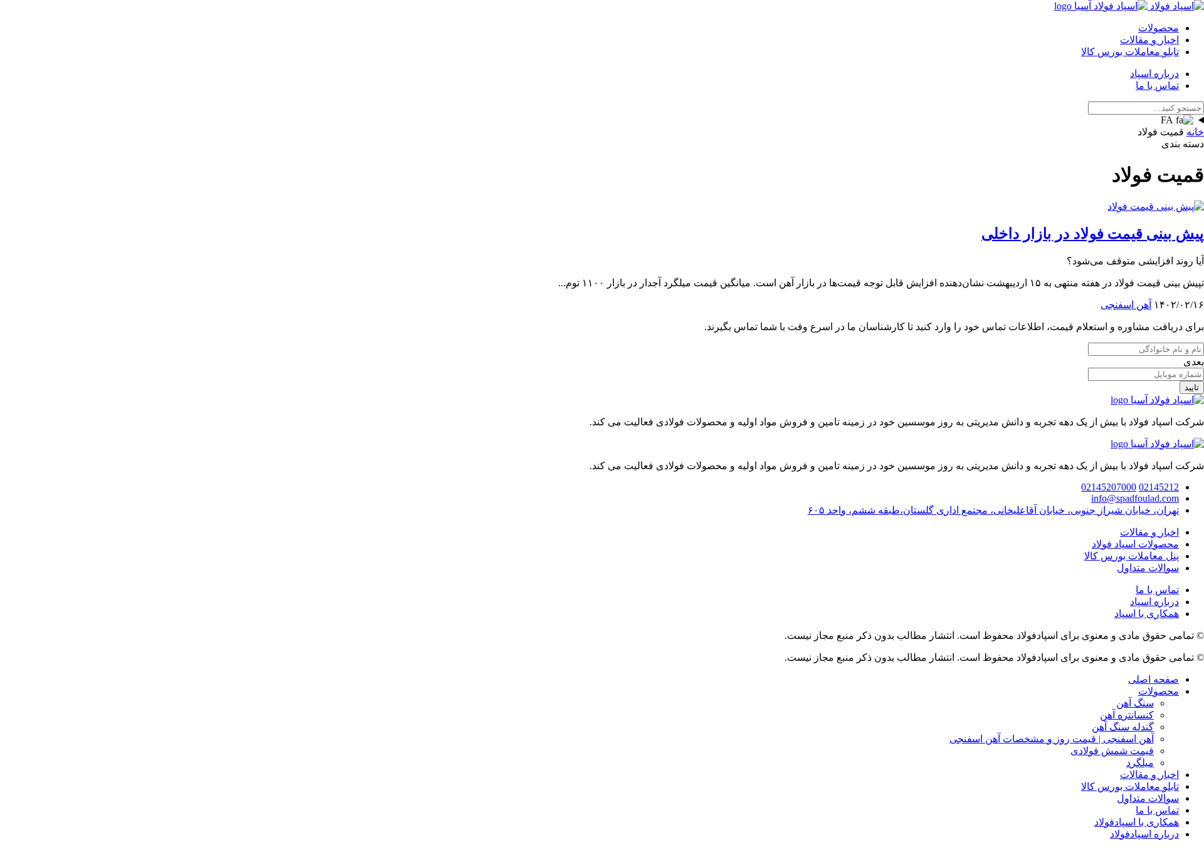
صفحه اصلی (1153, 679)
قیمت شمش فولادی (1112, 750)
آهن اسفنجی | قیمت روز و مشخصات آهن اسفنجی (1051, 738)
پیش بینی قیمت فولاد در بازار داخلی (1092, 233)
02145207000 (1108, 487)
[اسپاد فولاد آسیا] (1129, 6)
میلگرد (1140, 762)
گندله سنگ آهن (1123, 727)
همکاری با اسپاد (1146, 613)
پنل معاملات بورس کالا (1131, 556)
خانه (1195, 132)
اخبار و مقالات (1149, 39)
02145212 (1159, 487)
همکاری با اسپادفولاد (1136, 822)
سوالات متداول (1148, 567)
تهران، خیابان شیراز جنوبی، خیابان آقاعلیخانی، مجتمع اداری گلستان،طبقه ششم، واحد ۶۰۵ (993, 510)
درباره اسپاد (1154, 73)
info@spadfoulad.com (1135, 498)
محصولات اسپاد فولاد (1135, 544)
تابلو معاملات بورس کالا (1130, 51)
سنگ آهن (1135, 703)
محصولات (1158, 28)
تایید (1192, 387)
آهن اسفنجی (1126, 304)
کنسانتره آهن (1127, 715)
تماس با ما (1157, 85)
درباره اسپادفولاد (1144, 834)
